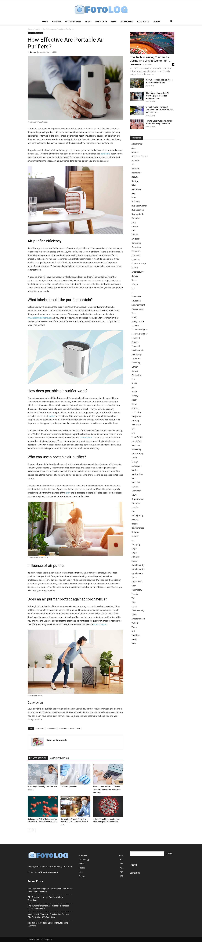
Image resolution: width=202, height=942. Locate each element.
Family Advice (138, 321)
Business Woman (139, 205)
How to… (135, 408)
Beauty (135, 177)
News (134, 495)
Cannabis (136, 218)
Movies (135, 470)
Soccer (135, 561)
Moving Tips (137, 474)
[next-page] (33, 830)
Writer (134, 643)
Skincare (135, 556)
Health (37, 29)
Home (45, 21)
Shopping (136, 544)
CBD (133, 230)
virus (78, 728)
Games (88, 21)
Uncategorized (138, 618)
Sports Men (137, 581)
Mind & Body (137, 453)
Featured (136, 338)
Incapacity (136, 416)
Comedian (136, 243)
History (135, 395)
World (134, 639)
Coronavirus (51, 728)
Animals (135, 160)
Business (56, 21)
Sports (134, 577)
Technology (126, 21)
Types (134, 614)
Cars (134, 222)
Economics (136, 296)
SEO (133, 540)
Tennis (135, 594)
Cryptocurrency (139, 263)
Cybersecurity (138, 271)
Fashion (135, 325)
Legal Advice (137, 437)
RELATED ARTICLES (37, 758)
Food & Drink (137, 350)
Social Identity (138, 565)
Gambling (136, 362)
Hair (133, 387)
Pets (133, 511)
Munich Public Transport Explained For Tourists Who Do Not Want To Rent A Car (48, 915)
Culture (135, 267)
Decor (134, 280)
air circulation (99, 624)
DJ (132, 292)
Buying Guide (138, 214)
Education (136, 300)
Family (134, 317)
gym (68, 492)
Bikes (134, 185)
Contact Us (143, 21)
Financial (136, 346)
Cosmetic (136, 255)
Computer (136, 251)
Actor (134, 148)
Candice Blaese (135, 64)
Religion (135, 532)
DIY (133, 288)
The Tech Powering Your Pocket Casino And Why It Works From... (150, 59)
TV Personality (138, 610)
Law (133, 433)
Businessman (138, 210)
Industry (135, 420)
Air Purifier (40, 728)
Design (135, 284)
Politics (135, 519)
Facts (134, 313)
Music (134, 478)
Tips (133, 598)
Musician (136, 482)
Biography (136, 189)
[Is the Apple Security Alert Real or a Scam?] (43, 774)
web (133, 631)
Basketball (136, 172)
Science (135, 536)
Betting (135, 181)
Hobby (134, 400)
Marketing (136, 449)
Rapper (135, 523)
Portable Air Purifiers (66, 728)
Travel (156, 21)
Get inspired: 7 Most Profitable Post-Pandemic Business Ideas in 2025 (74, 822)
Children (135, 238)
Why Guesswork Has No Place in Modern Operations (45, 898)
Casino (135, 226)
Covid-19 (135, 259)
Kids (133, 428)
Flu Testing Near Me (68, 787)
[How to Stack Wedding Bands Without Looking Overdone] (137, 124)
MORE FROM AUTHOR (59, 758)
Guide (134, 383)
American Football (140, 156)
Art (133, 164)
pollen (52, 416)
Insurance (136, 424)
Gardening (136, 375)
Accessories (137, 143)
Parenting (136, 503)
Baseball (135, 168)
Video (134, 627)
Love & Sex (136, 441)
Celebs (135, 234)
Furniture (136, 358)
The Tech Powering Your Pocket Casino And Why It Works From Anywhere (50, 890)
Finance (135, 342)
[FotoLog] (101, 9)
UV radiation (86, 437)
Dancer (135, 276)
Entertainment (73, 21)
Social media (137, 573)
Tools (134, 602)
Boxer (134, 197)
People (135, 507)
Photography (137, 515)
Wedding (136, 635)
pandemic (105, 153)
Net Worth (101, 21)
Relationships (138, 528)
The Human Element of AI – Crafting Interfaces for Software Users (158, 96)
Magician (136, 445)
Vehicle (135, 623)
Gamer (135, 366)
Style (113, 21)
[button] (171, 21)
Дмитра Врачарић (37, 52)
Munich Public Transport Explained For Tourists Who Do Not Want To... (160, 110)
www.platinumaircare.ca (39, 317)
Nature (135, 486)
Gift (133, 379)
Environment (137, 309)
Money (135, 461)
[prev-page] (29, 830)
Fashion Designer (139, 329)
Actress (135, 152)
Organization (137, 499)
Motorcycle (137, 466)
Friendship (136, 354)
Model (134, 457)
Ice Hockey (136, 412)
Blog (133, 193)
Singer (134, 548)
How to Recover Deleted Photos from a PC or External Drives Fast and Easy (107, 789)
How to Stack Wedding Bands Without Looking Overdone (48, 924)
